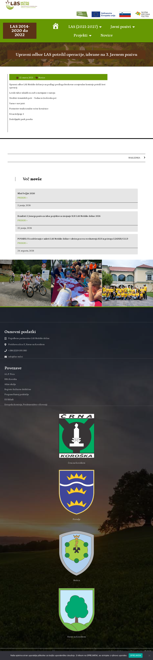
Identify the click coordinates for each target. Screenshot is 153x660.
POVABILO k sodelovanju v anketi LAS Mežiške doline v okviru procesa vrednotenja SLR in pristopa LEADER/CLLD (72, 239)
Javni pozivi (121, 27)
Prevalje (76, 519)
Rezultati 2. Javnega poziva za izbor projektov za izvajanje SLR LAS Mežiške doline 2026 (58, 216)
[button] (2, 283)
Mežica (76, 580)
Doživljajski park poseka (21, 119)
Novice (106, 35)
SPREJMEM (135, 655)
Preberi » (22, 198)
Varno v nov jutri (17, 103)
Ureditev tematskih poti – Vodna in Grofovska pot (32, 98)
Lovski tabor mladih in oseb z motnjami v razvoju (32, 93)
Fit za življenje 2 (16, 114)
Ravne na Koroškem (76, 637)
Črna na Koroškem (76, 463)
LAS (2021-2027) (83, 27)
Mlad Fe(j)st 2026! (26, 193)
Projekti (81, 35)
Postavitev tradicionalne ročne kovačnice (28, 109)
